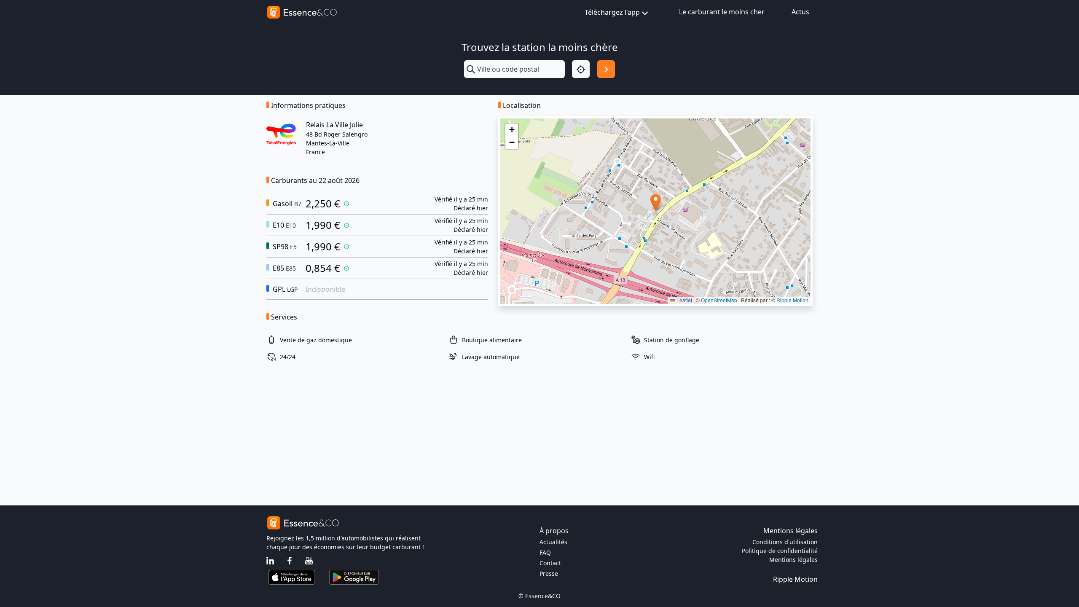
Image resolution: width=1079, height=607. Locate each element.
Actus (800, 11)
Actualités (553, 542)
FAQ (545, 552)
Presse (549, 573)
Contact (550, 563)
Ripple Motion (792, 300)
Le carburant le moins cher (722, 11)
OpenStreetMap (719, 300)
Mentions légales (793, 560)
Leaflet (683, 300)
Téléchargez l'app (612, 12)
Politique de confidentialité (780, 551)
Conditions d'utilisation (785, 542)
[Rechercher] (606, 69)
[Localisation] (581, 69)
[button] (655, 202)
